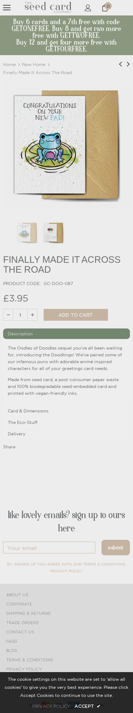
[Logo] (48, 7)
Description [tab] (20, 333)
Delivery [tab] (16, 433)
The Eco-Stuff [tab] (22, 422)
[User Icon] (88, 8)
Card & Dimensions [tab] (28, 410)
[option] (66, 144)
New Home (33, 64)
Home (9, 64)
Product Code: (22, 283)
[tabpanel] (66, 373)
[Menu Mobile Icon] (7, 7)
